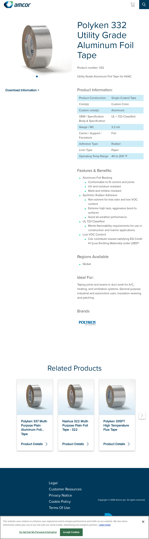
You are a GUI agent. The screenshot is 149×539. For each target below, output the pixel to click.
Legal (53, 483)
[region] (74, 527)
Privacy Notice (60, 495)
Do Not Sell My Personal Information (38, 532)
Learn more (104, 525)
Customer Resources (65, 489)
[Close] (143, 522)
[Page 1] (37, 76)
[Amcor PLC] (17, 4)
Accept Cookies (71, 532)
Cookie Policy (60, 501)
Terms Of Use (59, 507)
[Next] (142, 415)
